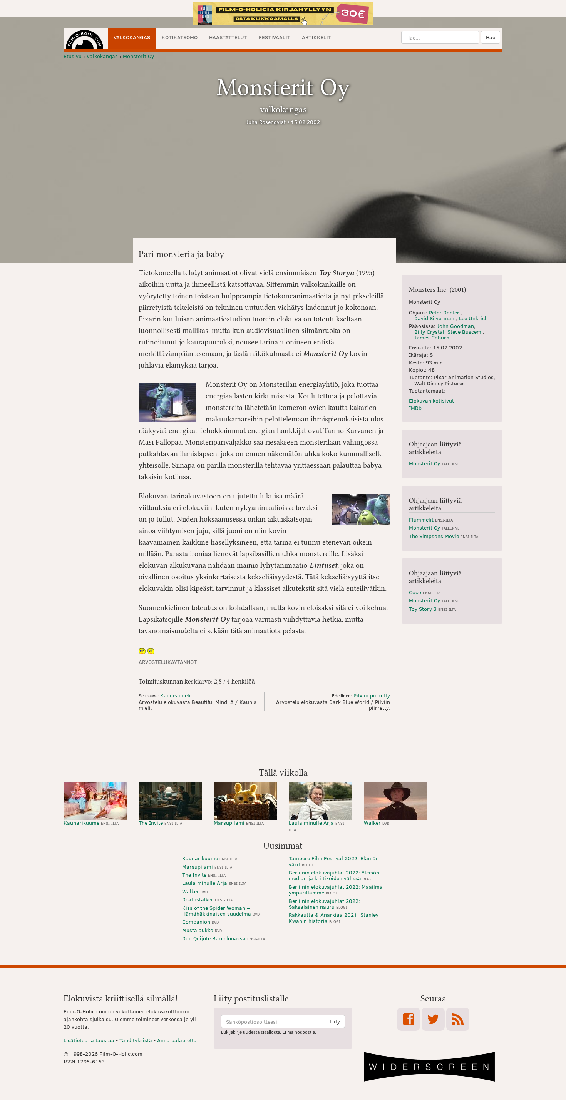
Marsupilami (239, 822)
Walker (376, 822)
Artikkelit (316, 37)
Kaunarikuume (91, 822)
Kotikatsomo (180, 37)
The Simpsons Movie (443, 536)
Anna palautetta (177, 1040)
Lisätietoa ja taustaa (89, 1040)
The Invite (160, 822)
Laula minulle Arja (317, 826)
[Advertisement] (283, 741)
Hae (490, 37)
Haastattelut (228, 37)
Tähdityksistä (135, 1040)
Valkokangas (132, 37)
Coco (424, 592)
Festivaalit (274, 37)
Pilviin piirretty (371, 695)
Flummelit (431, 519)
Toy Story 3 (432, 608)
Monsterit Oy (434, 463)
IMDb (415, 407)
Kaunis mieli (175, 695)
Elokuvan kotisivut (431, 400)
